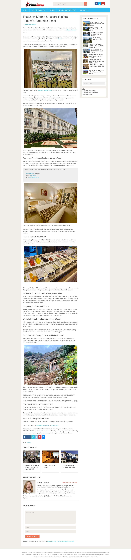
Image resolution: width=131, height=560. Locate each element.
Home (25, 10)
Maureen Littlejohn (30, 24)
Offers (52, 10)
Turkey (29, 442)
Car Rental (33, 176)
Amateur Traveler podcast (90, 92)
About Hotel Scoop (38, 10)
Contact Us (84, 10)
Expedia (38, 425)
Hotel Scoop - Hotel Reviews (28, 552)
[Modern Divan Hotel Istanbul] (50, 457)
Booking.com (45, 425)
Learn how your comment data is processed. (60, 541)
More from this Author (69, 482)
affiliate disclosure (71, 30)
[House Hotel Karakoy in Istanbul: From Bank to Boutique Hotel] (31, 457)
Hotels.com (54, 425)
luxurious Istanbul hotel (45, 90)
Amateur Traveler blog (89, 90)
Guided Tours (30, 173)
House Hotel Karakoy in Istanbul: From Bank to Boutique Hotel (32, 467)
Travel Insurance (34, 178)
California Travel (87, 94)
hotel (59, 39)
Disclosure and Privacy (67, 10)
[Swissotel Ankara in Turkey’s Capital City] (69, 457)
